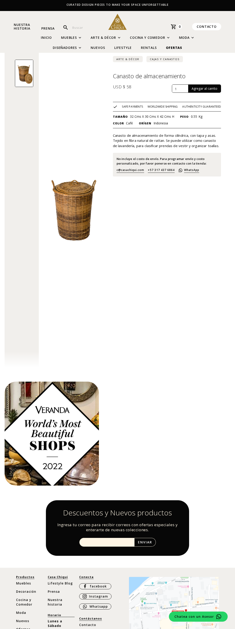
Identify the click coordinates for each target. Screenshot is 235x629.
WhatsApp (191, 170)
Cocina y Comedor (24, 602)
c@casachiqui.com (130, 170)
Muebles (23, 583)
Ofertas (174, 47)
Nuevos (98, 47)
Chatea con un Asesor (194, 616)
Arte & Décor (127, 59)
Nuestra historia (22, 27)
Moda (21, 612)
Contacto (207, 26)
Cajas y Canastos (164, 59)
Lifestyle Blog (60, 583)
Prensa (48, 29)
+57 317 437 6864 (161, 170)
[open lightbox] (24, 73)
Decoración (26, 591)
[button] (71, 38)
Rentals (149, 47)
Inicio (46, 37)
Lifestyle (123, 47)
